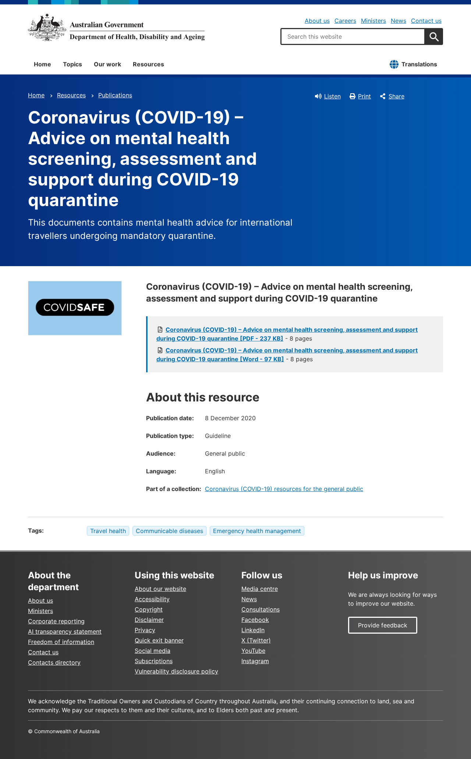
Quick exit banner (159, 640)
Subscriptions (154, 661)
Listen (332, 96)
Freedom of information (61, 641)
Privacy (145, 630)
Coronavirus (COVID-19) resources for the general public (284, 488)
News (398, 20)
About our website (160, 588)
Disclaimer (149, 619)
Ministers (373, 20)
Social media (152, 650)
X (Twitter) (256, 640)
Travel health (108, 531)
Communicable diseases (169, 531)
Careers (345, 20)
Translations (419, 64)
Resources (148, 64)
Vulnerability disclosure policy (176, 671)
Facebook (255, 619)
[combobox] (352, 36)
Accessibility (152, 599)
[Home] (116, 27)
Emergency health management (257, 531)
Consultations (260, 609)
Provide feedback (382, 625)
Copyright (149, 609)
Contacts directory (54, 662)
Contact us (426, 20)
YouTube (253, 650)
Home (42, 64)
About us (317, 20)
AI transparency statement (65, 631)
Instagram (255, 661)
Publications (115, 95)
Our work (107, 64)
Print (364, 96)
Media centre (259, 588)
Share (396, 96)
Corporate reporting (56, 621)
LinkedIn (253, 630)
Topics (72, 64)
